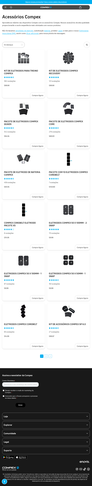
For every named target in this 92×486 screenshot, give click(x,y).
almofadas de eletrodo (24, 31)
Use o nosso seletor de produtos (55, 2)
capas (60, 31)
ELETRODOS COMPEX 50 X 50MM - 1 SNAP (67, 275)
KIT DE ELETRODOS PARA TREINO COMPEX (21, 72)
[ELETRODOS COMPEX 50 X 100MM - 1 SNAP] (23, 260)
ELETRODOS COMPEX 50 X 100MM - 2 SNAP (68, 224)
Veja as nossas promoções (34, 2)
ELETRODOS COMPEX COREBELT (20, 324)
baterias (47, 31)
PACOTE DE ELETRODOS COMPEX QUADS (21, 122)
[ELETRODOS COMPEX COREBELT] (23, 311)
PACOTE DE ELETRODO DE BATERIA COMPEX (22, 173)
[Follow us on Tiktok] (84, 469)
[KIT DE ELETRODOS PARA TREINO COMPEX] (23, 57)
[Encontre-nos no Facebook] (88, 469)
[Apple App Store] (21, 458)
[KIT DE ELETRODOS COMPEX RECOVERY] (68, 57)
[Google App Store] (8, 458)
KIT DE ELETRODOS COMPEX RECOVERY (63, 72)
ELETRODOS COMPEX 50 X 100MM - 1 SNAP (23, 275)
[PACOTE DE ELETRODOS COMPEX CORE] (68, 108)
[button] (4, 481)
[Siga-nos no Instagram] (77, 469)
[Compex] (46, 7)
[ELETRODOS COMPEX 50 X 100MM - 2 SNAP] (68, 210)
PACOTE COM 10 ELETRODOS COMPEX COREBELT (68, 173)
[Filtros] (87, 45)
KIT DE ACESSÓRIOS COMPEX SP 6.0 (67, 324)
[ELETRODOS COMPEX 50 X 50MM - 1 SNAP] (68, 260)
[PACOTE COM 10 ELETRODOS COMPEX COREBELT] (68, 159)
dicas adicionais (32, 33)
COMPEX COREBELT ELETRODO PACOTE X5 (20, 224)
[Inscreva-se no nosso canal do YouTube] (80, 469)
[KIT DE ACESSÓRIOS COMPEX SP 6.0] (68, 311)
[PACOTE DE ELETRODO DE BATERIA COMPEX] (23, 159)
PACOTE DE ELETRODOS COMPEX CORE (66, 122)
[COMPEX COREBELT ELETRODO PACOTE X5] (23, 210)
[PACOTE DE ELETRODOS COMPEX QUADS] (23, 108)
